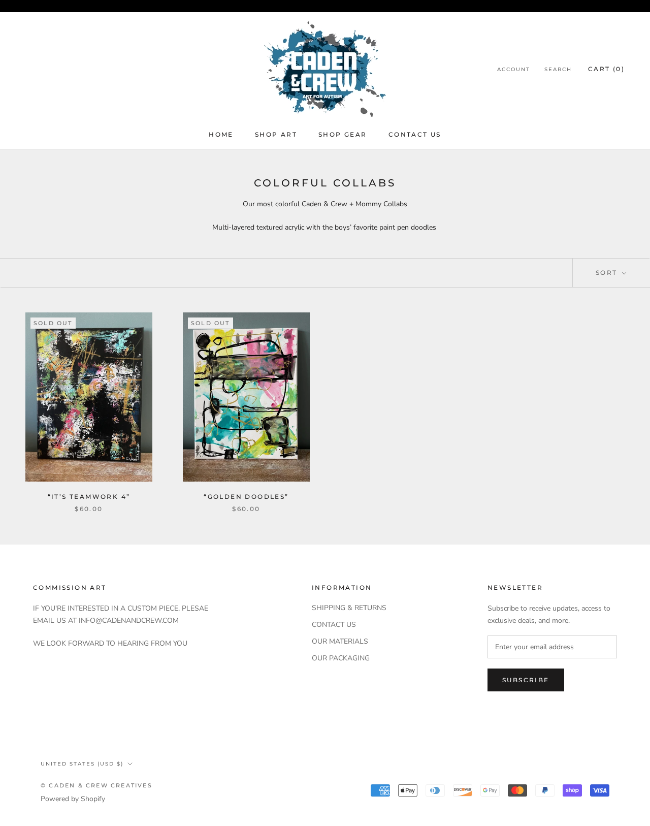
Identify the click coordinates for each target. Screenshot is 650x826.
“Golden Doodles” (246, 496)
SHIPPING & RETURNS (349, 608)
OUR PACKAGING (341, 658)
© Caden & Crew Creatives (96, 785)
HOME (221, 134)
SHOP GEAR (342, 134)
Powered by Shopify (73, 799)
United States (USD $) (82, 763)
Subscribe (525, 680)
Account (513, 69)
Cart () (606, 69)
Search (558, 69)
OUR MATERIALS (340, 641)
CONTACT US (414, 134)
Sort (608, 272)
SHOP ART (276, 134)
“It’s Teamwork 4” (89, 496)
